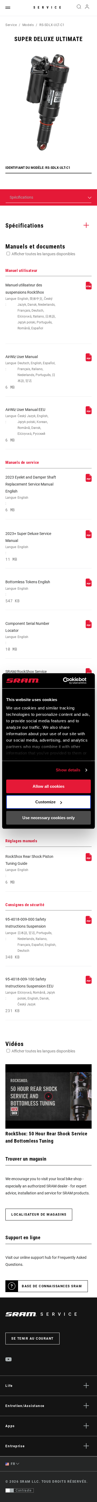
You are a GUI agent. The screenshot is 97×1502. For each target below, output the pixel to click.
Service (48, 7)
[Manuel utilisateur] (89, 288)
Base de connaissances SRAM (52, 1286)
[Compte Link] (87, 8)
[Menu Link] (7, 8)
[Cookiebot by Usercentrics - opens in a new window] (64, 680)
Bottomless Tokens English (27, 591)
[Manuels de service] (89, 480)
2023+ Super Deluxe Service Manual (28, 546)
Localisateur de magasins (38, 1214)
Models (28, 25)
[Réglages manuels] (89, 860)
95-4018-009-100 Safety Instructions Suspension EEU (30, 995)
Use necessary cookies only (48, 817)
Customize (45, 802)
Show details (68, 770)
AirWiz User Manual (30, 372)
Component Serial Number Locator (27, 636)
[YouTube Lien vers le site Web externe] (8, 1360)
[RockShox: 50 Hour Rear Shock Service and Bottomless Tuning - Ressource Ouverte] (48, 1096)
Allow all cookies (48, 786)
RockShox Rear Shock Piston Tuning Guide (29, 869)
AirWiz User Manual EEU (26, 424)
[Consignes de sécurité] (89, 922)
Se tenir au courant (32, 1338)
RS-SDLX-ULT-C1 (52, 25)
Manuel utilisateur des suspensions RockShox (30, 306)
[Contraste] (10, 1490)
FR (12, 1464)
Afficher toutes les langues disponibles (43, 254)
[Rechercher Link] (78, 8)
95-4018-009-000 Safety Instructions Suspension (30, 938)
